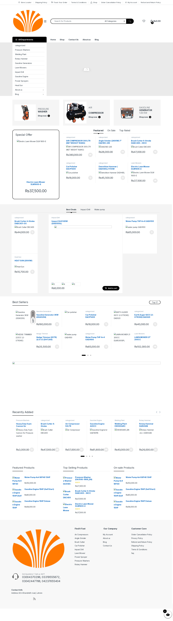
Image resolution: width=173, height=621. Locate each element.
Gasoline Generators (23, 63)
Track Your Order (60, 2)
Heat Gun (19, 85)
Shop (95, 2)
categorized (20, 45)
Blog (17, 94)
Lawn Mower (80, 553)
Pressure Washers (22, 50)
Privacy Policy (137, 538)
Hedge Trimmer (42, 334)
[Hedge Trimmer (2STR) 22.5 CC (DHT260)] (25, 341)
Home (53, 40)
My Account (132, 2)
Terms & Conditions (78, 2)
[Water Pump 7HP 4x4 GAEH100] (74, 341)
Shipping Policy (41, 2)
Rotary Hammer (21, 59)
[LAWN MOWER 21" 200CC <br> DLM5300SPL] (123, 341)
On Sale (111, 130)
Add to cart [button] (90, 178)
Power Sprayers (21, 81)
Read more (90, 155)
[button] (84, 355)
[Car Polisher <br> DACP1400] (74, 319)
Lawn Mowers (20, 68)
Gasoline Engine (21, 76)
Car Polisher (80, 546)
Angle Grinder (80, 538)
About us (18, 90)
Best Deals (71, 209)
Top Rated (124, 130)
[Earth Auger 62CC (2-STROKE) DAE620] (123, 319)
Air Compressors (81, 534)
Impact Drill (19, 72)
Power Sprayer (81, 557)
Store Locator (26, 2)
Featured (98, 130)
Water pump (99, 209)
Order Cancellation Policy (111, 2)
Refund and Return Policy (151, 2)
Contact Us (74, 40)
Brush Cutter (80, 542)
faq (132, 553)
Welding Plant (20, 54)
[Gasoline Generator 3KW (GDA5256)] (25, 319)
